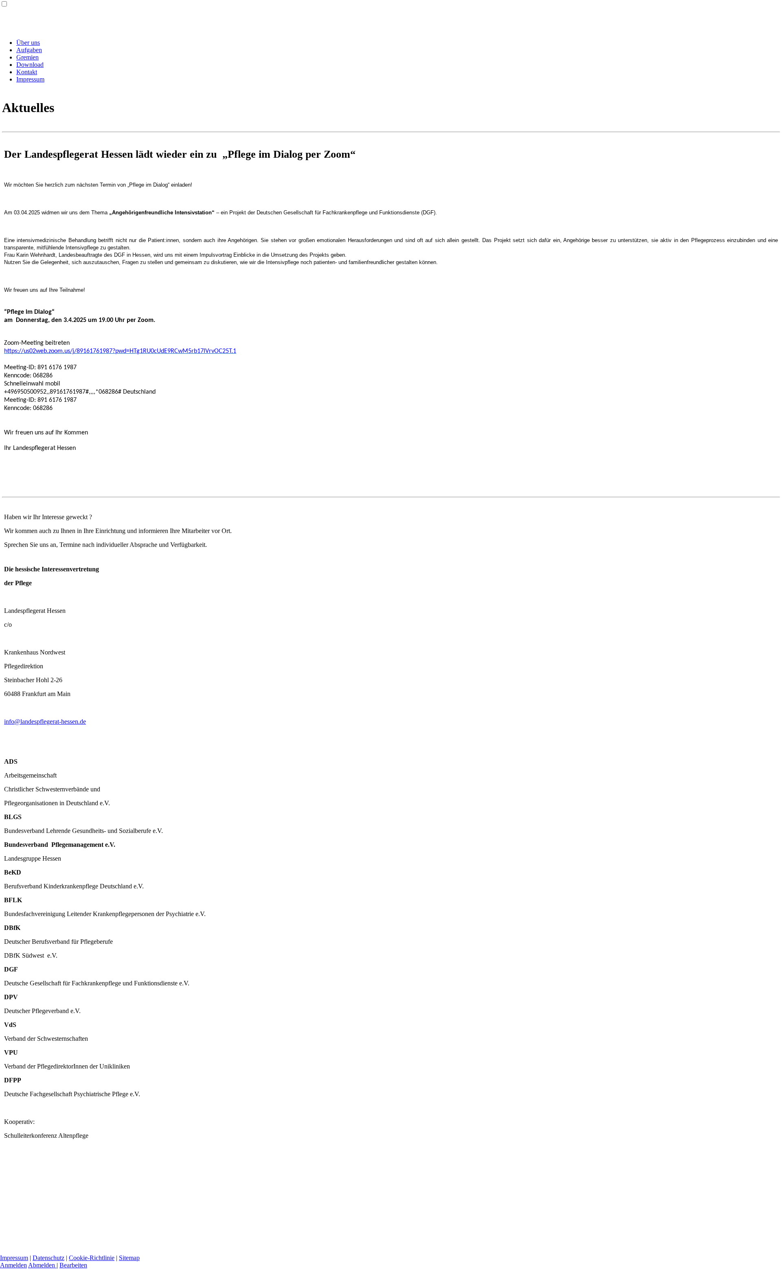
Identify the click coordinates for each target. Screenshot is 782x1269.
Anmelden (13, 1265)
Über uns (28, 42)
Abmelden (42, 1265)
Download (30, 64)
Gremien (27, 57)
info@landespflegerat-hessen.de (45, 721)
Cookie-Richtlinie (91, 1257)
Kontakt (26, 71)
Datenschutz (48, 1257)
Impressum (30, 79)
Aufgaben (29, 49)
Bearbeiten (73, 1265)
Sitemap (129, 1257)
